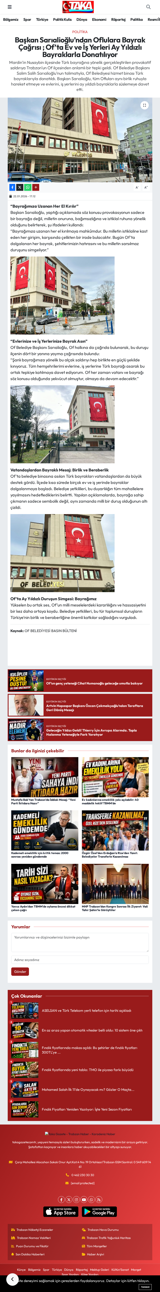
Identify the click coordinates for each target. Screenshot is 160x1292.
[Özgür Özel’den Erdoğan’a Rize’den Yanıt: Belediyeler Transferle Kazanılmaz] (115, 830)
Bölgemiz (10, 19)
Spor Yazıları (70, 1274)
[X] (68, 1199)
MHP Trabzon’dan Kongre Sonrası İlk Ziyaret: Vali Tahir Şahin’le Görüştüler (115, 908)
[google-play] (99, 1211)
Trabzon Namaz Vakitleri (34, 1238)
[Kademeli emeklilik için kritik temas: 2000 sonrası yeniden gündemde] (44, 830)
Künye (21, 1270)
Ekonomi (99, 19)
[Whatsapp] (91, 1199)
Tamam (145, 1287)
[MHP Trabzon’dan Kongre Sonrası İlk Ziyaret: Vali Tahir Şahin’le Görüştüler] (115, 883)
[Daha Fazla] (35, 187)
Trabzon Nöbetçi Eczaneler (34, 1230)
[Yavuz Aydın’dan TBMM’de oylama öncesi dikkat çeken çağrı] (44, 883)
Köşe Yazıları (89, 1274)
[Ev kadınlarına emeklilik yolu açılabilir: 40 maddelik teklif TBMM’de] (115, 776)
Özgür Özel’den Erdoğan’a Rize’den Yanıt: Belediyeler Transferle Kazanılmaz (110, 854)
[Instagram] (76, 1199)
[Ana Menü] (10, 7)
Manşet (136, 1270)
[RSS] (98, 1199)
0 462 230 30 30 (82, 1175)
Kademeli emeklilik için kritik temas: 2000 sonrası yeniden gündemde (39, 854)
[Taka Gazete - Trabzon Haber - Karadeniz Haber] (78, 6)
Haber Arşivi (95, 1254)
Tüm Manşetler (97, 1246)
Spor (27, 19)
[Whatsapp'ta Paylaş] (27, 187)
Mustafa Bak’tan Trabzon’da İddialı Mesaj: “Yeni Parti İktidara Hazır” (43, 801)
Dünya (81, 19)
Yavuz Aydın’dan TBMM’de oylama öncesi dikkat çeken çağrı (43, 908)
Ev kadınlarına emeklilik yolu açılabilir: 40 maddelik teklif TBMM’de (110, 801)
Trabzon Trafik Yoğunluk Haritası (109, 1238)
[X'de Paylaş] (19, 187)
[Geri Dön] (12, 1279)
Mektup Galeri (99, 1270)
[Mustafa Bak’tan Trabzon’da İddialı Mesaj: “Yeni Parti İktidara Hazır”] (44, 776)
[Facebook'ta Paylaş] (12, 187)
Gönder (20, 971)
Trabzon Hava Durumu (103, 1230)
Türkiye (42, 19)
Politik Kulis (62, 19)
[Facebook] (61, 1199)
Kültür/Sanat (120, 1270)
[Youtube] (83, 1199)
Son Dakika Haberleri (30, 1254)
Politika (136, 19)
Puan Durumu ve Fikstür (32, 1246)
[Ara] (148, 7)
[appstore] (60, 1211)
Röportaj (118, 19)
